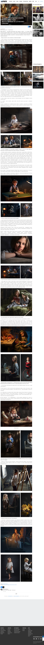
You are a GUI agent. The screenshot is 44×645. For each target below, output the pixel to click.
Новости (9, 633)
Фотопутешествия (3, 630)
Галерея (30, 1)
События (10, 1)
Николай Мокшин (5, 589)
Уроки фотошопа (16, 630)
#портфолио (2, 26)
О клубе (29, 629)
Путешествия (25, 1)
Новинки (23, 629)
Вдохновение (2, 632)
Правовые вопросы (17, 632)
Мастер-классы (10, 632)
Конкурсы (9, 630)
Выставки (9, 629)
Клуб (33, 1)
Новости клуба (30, 630)
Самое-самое (2, 629)
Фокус (14, 1)
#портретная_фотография (8, 26)
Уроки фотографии (17, 629)
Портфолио (2, 631)
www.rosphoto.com (38, 642)
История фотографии (17, 631)
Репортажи (9, 631)
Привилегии (29, 631)
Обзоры (23, 630)
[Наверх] (43, 642)
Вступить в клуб (30, 633)
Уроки (17, 1)
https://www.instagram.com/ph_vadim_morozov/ (10, 584)
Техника (20, 1)
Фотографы (29, 632)
